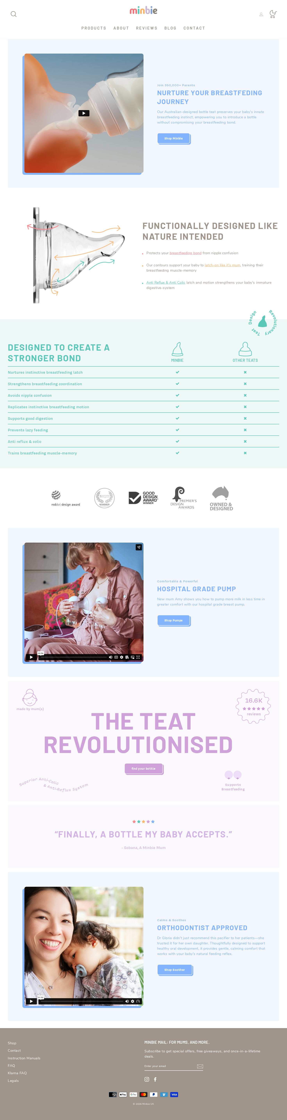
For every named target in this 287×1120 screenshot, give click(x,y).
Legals (13, 1080)
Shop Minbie (173, 138)
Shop (12, 1043)
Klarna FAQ (17, 1073)
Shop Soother (174, 970)
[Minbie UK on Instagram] (146, 1079)
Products (94, 28)
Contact (195, 28)
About (121, 28)
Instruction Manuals (24, 1058)
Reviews (147, 28)
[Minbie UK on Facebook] (155, 1079)
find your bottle (144, 768)
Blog (170, 28)
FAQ (11, 1065)
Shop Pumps (173, 620)
